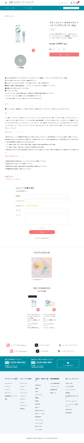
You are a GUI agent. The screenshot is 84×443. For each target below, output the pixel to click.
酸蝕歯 (37, 397)
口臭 (36, 391)
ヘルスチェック (54, 386)
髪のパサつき (38, 426)
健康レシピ (53, 392)
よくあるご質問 (70, 386)
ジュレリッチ (23, 392)
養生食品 (22, 408)
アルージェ (12, 16)
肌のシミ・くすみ (39, 413)
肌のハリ (37, 407)
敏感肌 (37, 401)
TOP (6, 16)
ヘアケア (7, 389)
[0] (77, 3)
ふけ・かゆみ (38, 429)
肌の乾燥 (37, 404)
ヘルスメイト (23, 396)
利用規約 (68, 392)
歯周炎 (37, 388)
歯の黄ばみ (38, 385)
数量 (50, 49)
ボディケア (8, 392)
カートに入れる (65, 54)
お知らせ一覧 (69, 383)
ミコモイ (22, 386)
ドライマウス (38, 394)
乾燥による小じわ (39, 410)
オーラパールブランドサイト (70, 345)
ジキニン (22, 402)
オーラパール (23, 383)
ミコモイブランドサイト (68, 351)
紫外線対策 (38, 416)
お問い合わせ (69, 409)
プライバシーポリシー (71, 401)
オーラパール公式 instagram (18, 345)
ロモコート (23, 399)
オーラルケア (8, 383)
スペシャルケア (39, 423)
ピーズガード (23, 405)
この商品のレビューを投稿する (13, 179)
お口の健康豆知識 (54, 383)
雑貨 (6, 399)
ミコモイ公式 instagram (20, 351)
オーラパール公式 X (44, 345)
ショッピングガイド (62, 3)
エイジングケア (39, 420)
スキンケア (8, 386)
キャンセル (42, 227)
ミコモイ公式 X (44, 351)
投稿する (42, 232)
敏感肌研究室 (53, 389)
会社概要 (68, 412)
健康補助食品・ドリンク (11, 396)
